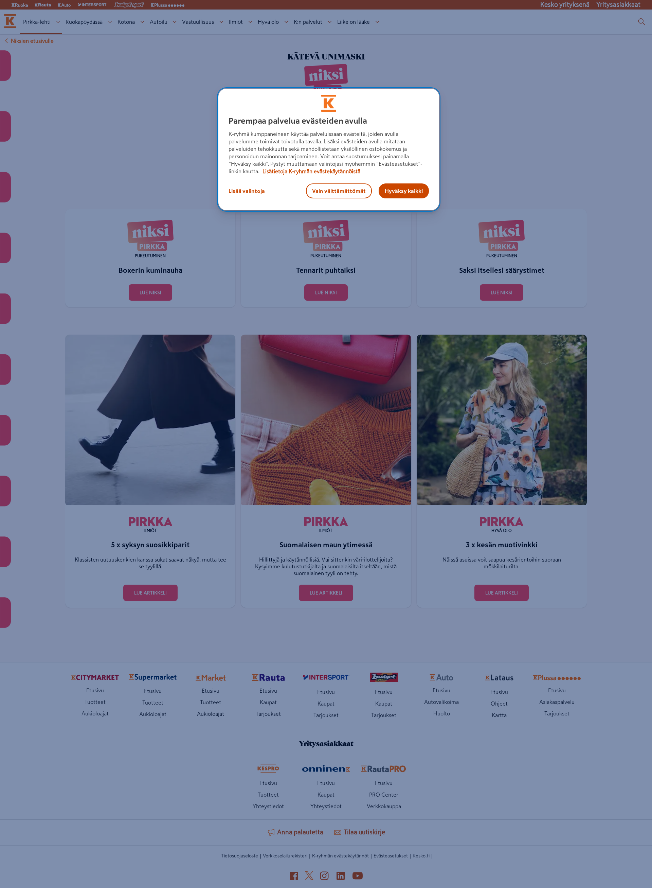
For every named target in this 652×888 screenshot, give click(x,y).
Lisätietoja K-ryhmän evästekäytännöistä (310, 171)
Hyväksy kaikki (404, 191)
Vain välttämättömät (339, 191)
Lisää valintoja (247, 191)
